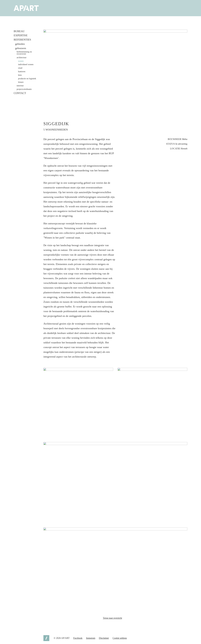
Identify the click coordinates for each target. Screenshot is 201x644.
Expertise (21, 35)
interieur (20, 86)
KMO (20, 75)
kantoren (21, 72)
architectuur (21, 57)
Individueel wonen (25, 64)
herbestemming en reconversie (24, 53)
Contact (20, 93)
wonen (21, 61)
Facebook (77, 638)
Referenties (22, 39)
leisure (21, 82)
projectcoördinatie (24, 89)
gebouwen (20, 48)
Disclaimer (104, 638)
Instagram (90, 638)
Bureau (19, 31)
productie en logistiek (27, 79)
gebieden (20, 43)
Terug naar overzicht (112, 618)
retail (20, 68)
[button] (115, 70)
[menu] (16, 23)
